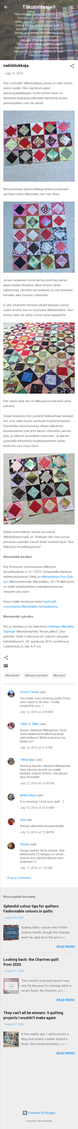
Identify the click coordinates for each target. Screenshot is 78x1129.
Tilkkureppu (27, 760)
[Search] (72, 8)
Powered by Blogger (41, 1113)
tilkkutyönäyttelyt (36, 675)
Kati (22, 820)
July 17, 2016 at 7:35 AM (36, 868)
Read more (66, 947)
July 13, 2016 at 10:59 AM (37, 808)
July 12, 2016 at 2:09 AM (36, 712)
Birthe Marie (28, 795)
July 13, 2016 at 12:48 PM (37, 832)
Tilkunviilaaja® (39, 7)
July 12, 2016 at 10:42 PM (37, 783)
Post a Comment (19, 878)
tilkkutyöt (59, 675)
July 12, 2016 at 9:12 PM (36, 747)
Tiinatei (25, 844)
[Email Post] (5, 667)
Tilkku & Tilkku (29, 724)
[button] (72, 66)
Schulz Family (29, 692)
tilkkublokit (12, 675)
